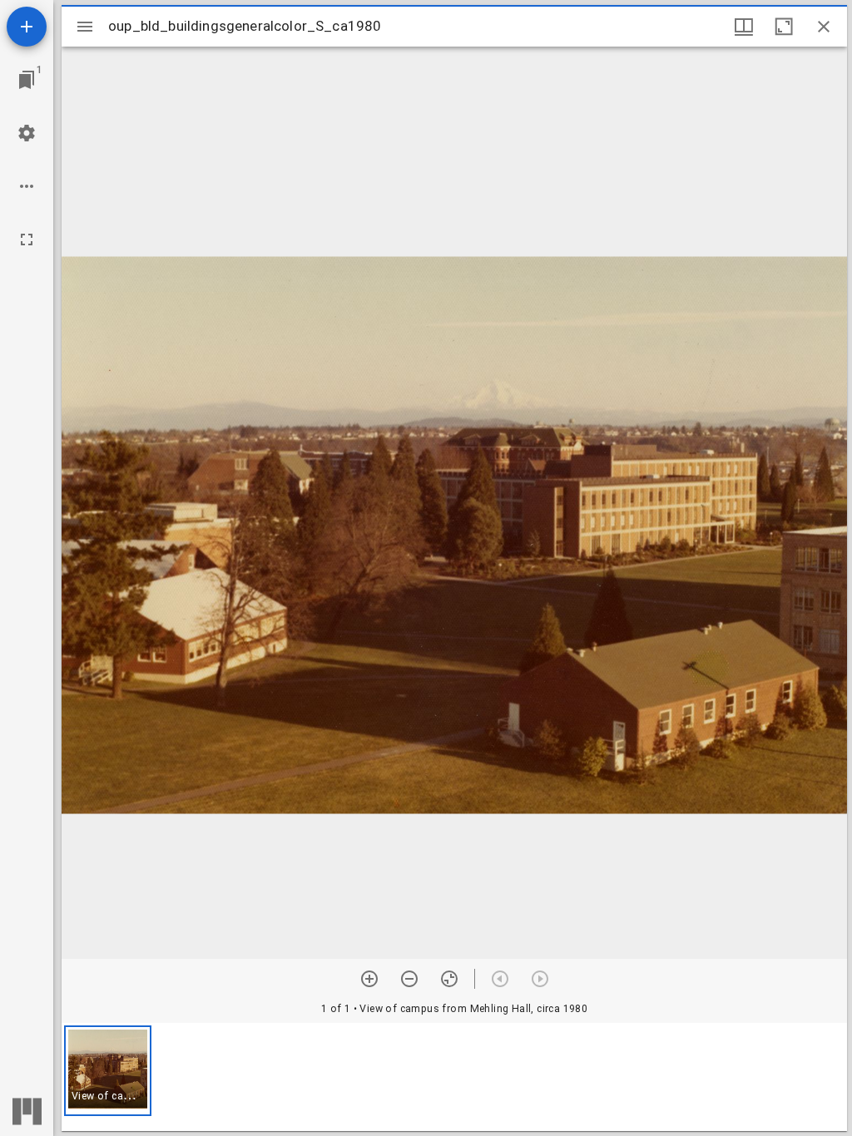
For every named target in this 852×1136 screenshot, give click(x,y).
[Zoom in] (369, 979)
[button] (107, 1071)
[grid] (454, 1077)
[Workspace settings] (27, 133)
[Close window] (824, 27)
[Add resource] (27, 27)
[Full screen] (27, 239)
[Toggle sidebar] (85, 27)
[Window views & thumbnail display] (744, 27)
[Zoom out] (409, 979)
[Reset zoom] (449, 979)
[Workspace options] (27, 186)
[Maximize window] (784, 27)
